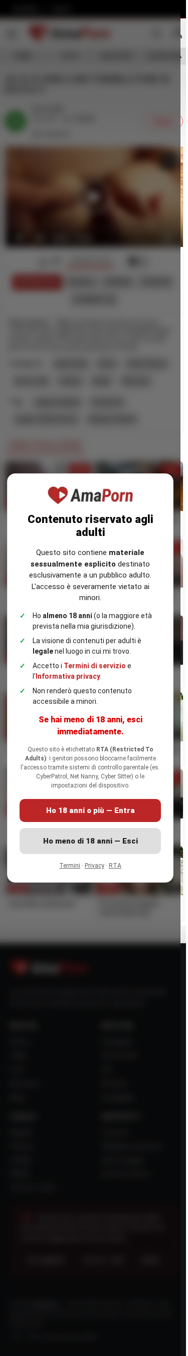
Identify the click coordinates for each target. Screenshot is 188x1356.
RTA (115, 865)
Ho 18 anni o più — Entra (90, 810)
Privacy (94, 865)
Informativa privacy (68, 676)
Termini (69, 865)
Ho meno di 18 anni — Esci (90, 841)
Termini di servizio (95, 666)
